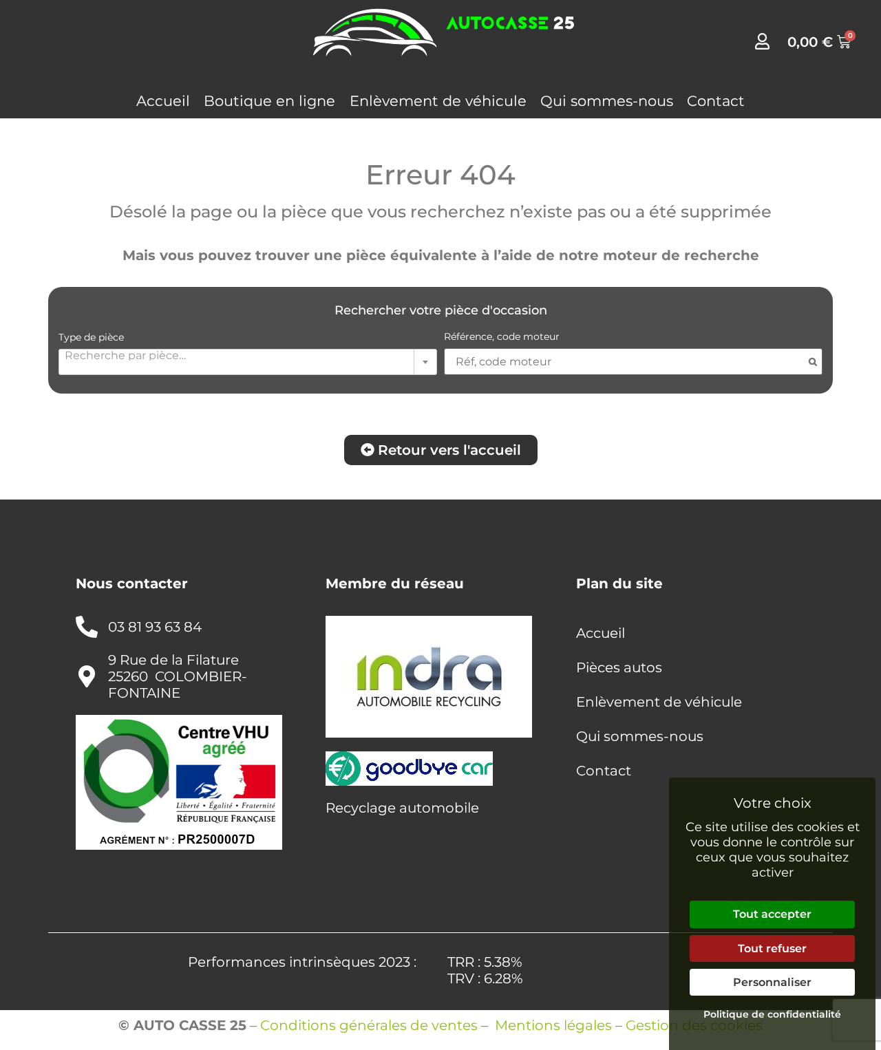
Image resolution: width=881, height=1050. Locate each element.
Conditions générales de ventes (369, 1025)
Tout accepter (772, 914)
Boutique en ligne (269, 100)
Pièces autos (619, 667)
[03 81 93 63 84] (87, 627)
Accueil (163, 100)
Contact (716, 100)
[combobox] (248, 362)
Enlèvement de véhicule (438, 100)
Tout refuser (772, 948)
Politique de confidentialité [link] (772, 1014)
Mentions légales (553, 1025)
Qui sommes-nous (606, 100)
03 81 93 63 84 (155, 627)
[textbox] (247, 355)
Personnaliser (772, 982)
